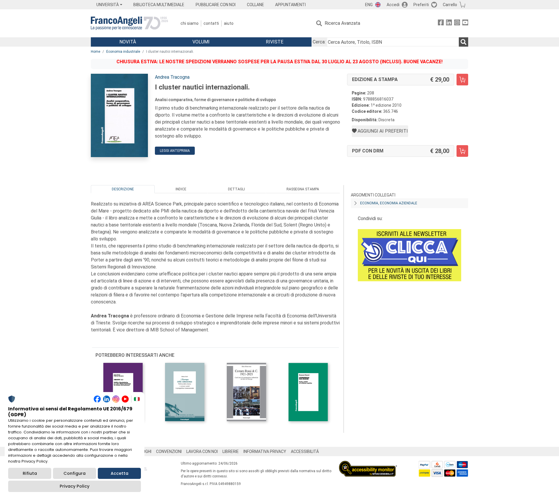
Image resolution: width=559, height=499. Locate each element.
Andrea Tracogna (172, 77)
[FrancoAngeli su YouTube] (465, 23)
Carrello (450, 4)
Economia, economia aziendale (388, 203)
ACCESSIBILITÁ (305, 451)
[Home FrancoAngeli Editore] (129, 23)
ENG (369, 4)
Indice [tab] (181, 189)
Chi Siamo (190, 23)
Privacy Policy (74, 486)
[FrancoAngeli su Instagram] (457, 23)
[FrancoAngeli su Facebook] (441, 23)
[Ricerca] (463, 42)
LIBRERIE (230, 451)
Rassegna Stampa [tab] (302, 189)
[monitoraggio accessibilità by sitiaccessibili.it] (368, 464)
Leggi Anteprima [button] (175, 151)
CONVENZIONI (169, 451)
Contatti (211, 23)
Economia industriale (123, 52)
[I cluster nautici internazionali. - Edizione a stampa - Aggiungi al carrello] (462, 79)
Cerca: (319, 42)
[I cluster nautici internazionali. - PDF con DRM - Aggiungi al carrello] (462, 151)
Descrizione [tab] (123, 189)
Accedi (393, 4)
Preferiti (421, 4)
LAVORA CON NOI (202, 451)
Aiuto (228, 23)
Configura (74, 473)
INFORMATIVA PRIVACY (264, 451)
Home (95, 52)
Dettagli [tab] (236, 189)
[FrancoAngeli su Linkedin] (449, 23)
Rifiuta (30, 473)
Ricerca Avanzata (342, 23)
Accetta (119, 473)
